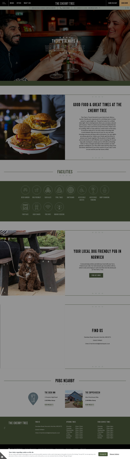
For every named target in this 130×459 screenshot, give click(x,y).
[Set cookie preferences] (3, 455)
